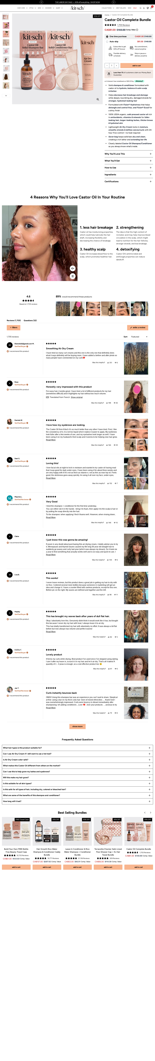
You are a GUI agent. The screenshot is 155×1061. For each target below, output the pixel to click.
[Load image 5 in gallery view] (6, 51)
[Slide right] (113, 2)
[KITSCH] (77, 8)
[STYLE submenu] (35, 8)
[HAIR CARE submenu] (26, 8)
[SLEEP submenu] (62, 8)
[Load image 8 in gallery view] (6, 76)
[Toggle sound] (73, 268)
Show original (77, 397)
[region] (77, 2)
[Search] (140, 8)
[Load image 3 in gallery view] (6, 34)
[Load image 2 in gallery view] (6, 25)
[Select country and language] (148, 8)
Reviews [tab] (14, 321)
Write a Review (140, 328)
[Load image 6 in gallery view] (6, 59)
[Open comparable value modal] (137, 30)
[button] (117, 25)
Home (107, 15)
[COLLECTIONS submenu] (113, 8)
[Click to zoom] (98, 99)
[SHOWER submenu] (53, 8)
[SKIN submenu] (42, 8)
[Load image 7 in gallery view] (6, 68)
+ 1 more (142, 525)
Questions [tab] (30, 321)
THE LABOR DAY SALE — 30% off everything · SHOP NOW (77, 2)
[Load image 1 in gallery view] (6, 17)
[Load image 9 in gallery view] (6, 85)
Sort (126, 337)
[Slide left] (41, 2)
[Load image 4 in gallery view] (6, 42)
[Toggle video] (73, 276)
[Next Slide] (146, 308)
